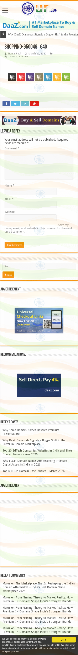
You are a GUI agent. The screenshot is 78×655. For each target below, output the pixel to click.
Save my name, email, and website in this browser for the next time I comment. (38, 228)
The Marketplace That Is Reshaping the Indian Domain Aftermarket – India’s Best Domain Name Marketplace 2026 (38, 587)
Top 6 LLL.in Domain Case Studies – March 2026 (33, 471)
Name (9, 185)
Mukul (6, 583)
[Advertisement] (39, 535)
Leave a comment (19, 56)
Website (10, 211)
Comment (12, 148)
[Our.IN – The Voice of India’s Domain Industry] (39, 8)
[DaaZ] (39, 120)
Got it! (64, 639)
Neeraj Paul (14, 53)
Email (9, 198)
